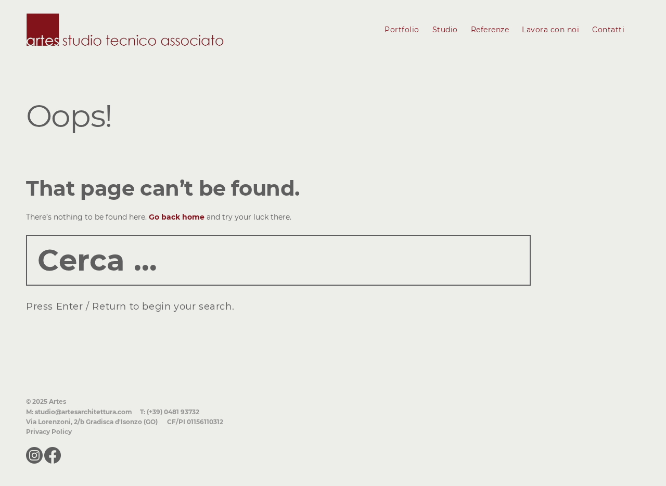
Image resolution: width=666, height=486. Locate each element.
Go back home (176, 217)
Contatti (608, 29)
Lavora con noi (550, 29)
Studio (445, 29)
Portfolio (402, 29)
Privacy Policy (49, 432)
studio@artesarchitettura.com (83, 412)
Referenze (490, 29)
